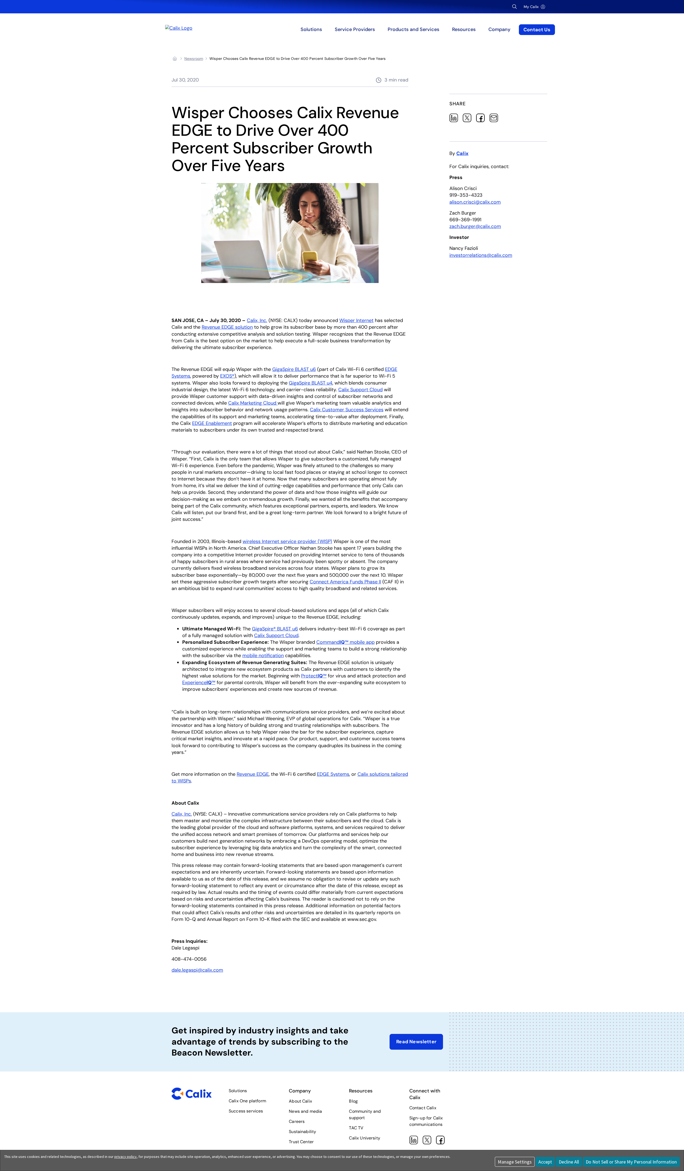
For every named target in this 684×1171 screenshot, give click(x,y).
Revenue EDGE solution (227, 327)
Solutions (238, 1091)
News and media (305, 1111)
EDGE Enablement (212, 423)
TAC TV (356, 1128)
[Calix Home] (217, 29)
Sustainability (302, 1131)
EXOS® (227, 376)
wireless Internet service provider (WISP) (287, 541)
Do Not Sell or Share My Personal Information (631, 1162)
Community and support (365, 1114)
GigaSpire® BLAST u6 (275, 629)
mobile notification (263, 655)
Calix (462, 153)
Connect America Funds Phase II (345, 582)
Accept (545, 1162)
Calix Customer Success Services (346, 409)
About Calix (300, 1101)
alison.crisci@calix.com (475, 202)
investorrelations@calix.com (480, 255)
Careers (297, 1121)
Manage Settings (515, 1162)
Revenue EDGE (253, 774)
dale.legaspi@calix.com (197, 970)
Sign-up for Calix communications (426, 1121)
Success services (246, 1111)
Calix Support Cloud (360, 389)
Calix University (364, 1138)
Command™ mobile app (345, 642)
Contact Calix (422, 1108)
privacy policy (125, 1156)
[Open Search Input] (514, 6)
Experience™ (198, 682)
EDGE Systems (333, 774)
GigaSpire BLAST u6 (294, 369)
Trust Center (301, 1142)
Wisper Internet (356, 320)
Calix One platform (247, 1101)
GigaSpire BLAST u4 (310, 383)
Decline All (569, 1162)
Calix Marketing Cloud (253, 403)
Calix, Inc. (257, 320)
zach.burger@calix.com (475, 226)
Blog (353, 1101)
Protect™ (314, 676)
